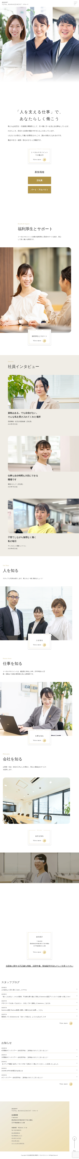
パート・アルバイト (39, 190)
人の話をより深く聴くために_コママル (14, 990)
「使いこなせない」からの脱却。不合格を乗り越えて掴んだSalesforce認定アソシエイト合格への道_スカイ (36, 996)
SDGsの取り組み (15, 1140)
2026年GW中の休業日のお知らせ (12, 1071)
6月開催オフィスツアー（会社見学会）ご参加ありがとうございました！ (24, 1050)
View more (37, 159)
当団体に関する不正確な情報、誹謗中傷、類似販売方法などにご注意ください (39, 966)
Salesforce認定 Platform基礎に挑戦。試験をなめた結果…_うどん (22, 1010)
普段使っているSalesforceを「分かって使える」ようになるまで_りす (23, 1017)
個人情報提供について (17, 1135)
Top (74, 1150)
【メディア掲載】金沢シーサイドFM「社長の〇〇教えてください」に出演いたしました (29, 1064)
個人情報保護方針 (16, 1133)
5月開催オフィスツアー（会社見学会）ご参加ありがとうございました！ (24, 1057)
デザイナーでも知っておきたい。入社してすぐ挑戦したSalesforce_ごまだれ (25, 1003)
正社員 (39, 180)
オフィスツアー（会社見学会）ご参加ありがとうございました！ (22, 1077)
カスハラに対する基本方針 (18, 1143)
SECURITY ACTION (16, 1138)
